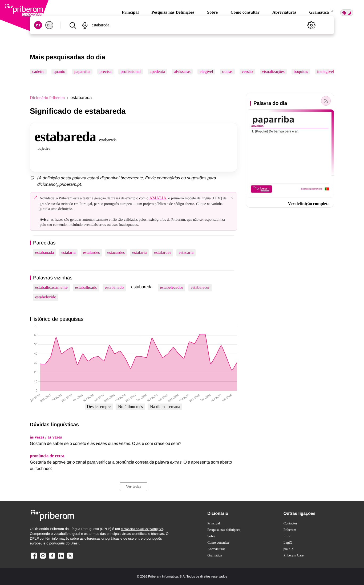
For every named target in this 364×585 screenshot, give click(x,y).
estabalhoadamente (51, 287)
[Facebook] (34, 558)
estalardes (91, 252)
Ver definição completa (309, 203)
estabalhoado (86, 287)
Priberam (290, 530)
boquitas (301, 71)
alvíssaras (182, 71)
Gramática (319, 12)
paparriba (82, 71)
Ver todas (133, 487)
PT (38, 25)
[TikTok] (52, 558)
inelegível (325, 71)
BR (49, 25)
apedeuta (157, 71)
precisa (105, 71)
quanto (59, 71)
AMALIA (157, 198)
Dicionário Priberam (47, 98)
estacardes (116, 252)
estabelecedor (171, 287)
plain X (289, 549)
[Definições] (311, 25)
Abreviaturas (284, 12)
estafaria (139, 252)
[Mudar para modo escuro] (346, 12)
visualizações (273, 71)
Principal (130, 12)
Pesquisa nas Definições (172, 12)
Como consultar (245, 12)
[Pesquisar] (72, 25)
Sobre (212, 12)
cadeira (38, 71)
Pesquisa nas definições (223, 530)
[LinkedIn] (61, 558)
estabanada (44, 252)
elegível (206, 71)
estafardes (162, 252)
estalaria (68, 252)
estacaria (186, 252)
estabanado (114, 287)
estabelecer (200, 287)
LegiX (288, 542)
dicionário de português (142, 529)
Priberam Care (294, 555)
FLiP (287, 536)
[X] (70, 558)
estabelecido (45, 297)
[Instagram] (43, 558)
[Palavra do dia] (326, 101)
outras (227, 71)
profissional (130, 71)
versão (247, 71)
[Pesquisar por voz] (84, 25)
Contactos (290, 523)
